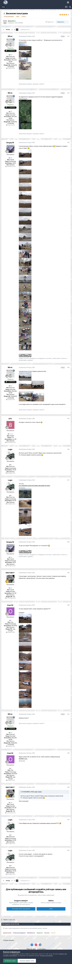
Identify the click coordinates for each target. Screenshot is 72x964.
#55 (68, 418)
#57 (68, 480)
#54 (68, 367)
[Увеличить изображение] (54, 146)
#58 (68, 542)
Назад (8, 29)
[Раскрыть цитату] (21, 791)
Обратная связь (31, 949)
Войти (51, 908)
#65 (68, 850)
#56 (68, 449)
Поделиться (50, 22)
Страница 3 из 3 (25, 29)
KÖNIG (21, 22)
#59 (68, 572)
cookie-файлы (15, 954)
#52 (68, 93)
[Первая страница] (3, 29)
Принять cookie (10, 960)
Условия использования (46, 955)
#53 (68, 142)
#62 (68, 753)
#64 (68, 819)
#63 (68, 787)
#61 (68, 714)
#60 (68, 605)
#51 (68, 36)
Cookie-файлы (41, 949)
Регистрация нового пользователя (21, 908)
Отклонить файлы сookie (26, 960)
